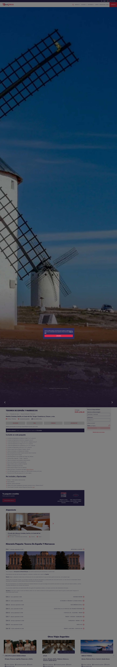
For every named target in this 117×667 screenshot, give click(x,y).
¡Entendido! (58, 335)
